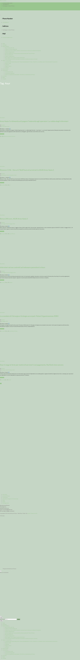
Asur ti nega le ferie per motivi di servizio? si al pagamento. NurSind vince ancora (31, 365)
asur (1, 136)
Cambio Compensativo (9, 56)
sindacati (10, 282)
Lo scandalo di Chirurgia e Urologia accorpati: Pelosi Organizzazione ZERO (29, 316)
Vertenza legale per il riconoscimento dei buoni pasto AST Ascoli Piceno (20, 53)
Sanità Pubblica (5, 46)
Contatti (4, 78)
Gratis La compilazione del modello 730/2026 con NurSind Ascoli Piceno (20, 74)
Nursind (3, 125)
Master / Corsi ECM (6, 60)
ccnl (9, 185)
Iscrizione (4, 76)
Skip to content (3, 0)
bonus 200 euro (12, 233)
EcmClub (7, 67)
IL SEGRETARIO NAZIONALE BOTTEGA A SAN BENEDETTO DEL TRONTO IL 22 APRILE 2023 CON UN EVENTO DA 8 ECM (31, 61)
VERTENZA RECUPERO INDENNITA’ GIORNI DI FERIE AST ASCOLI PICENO (21, 59)
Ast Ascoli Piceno (6, 496)
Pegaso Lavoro (8, 66)
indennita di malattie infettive (9, 136)
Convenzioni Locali (9, 71)
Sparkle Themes (30, 513)
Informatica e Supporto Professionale (10, 498)
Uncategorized (5, 503)
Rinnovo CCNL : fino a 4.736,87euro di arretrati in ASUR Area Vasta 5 (27, 170)
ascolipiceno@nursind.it (7, 37)
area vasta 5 (3, 185)
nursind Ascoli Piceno (13, 331)
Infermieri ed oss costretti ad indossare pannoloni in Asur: (22, 267)
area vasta (3, 379)
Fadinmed (7, 64)
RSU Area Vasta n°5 (9, 54)
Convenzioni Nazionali (9, 73)
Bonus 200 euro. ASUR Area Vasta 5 (14, 219)
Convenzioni (5, 70)
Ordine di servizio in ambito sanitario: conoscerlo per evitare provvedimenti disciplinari (23, 50)
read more (2, 133)
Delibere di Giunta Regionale (11, 49)
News (3, 77)
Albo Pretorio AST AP (9, 47)
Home (3, 43)
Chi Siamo (4, 45)
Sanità (3, 501)
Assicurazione (5, 69)
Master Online (8, 63)
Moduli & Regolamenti (9, 52)
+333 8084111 (5, 22)
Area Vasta (2, 117)
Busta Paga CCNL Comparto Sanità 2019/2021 (15, 57)
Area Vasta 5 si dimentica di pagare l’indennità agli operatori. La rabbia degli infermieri (34, 121)
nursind (9, 379)
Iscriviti (35, 513)
